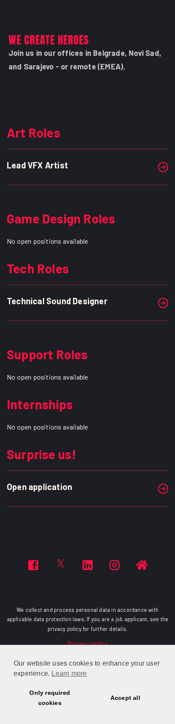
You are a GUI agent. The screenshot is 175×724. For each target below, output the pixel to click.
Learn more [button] (69, 673)
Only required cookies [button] (49, 697)
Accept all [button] (125, 697)
